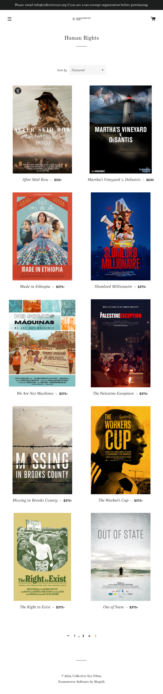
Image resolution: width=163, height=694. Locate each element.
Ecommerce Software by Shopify (81, 682)
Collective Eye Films (87, 676)
